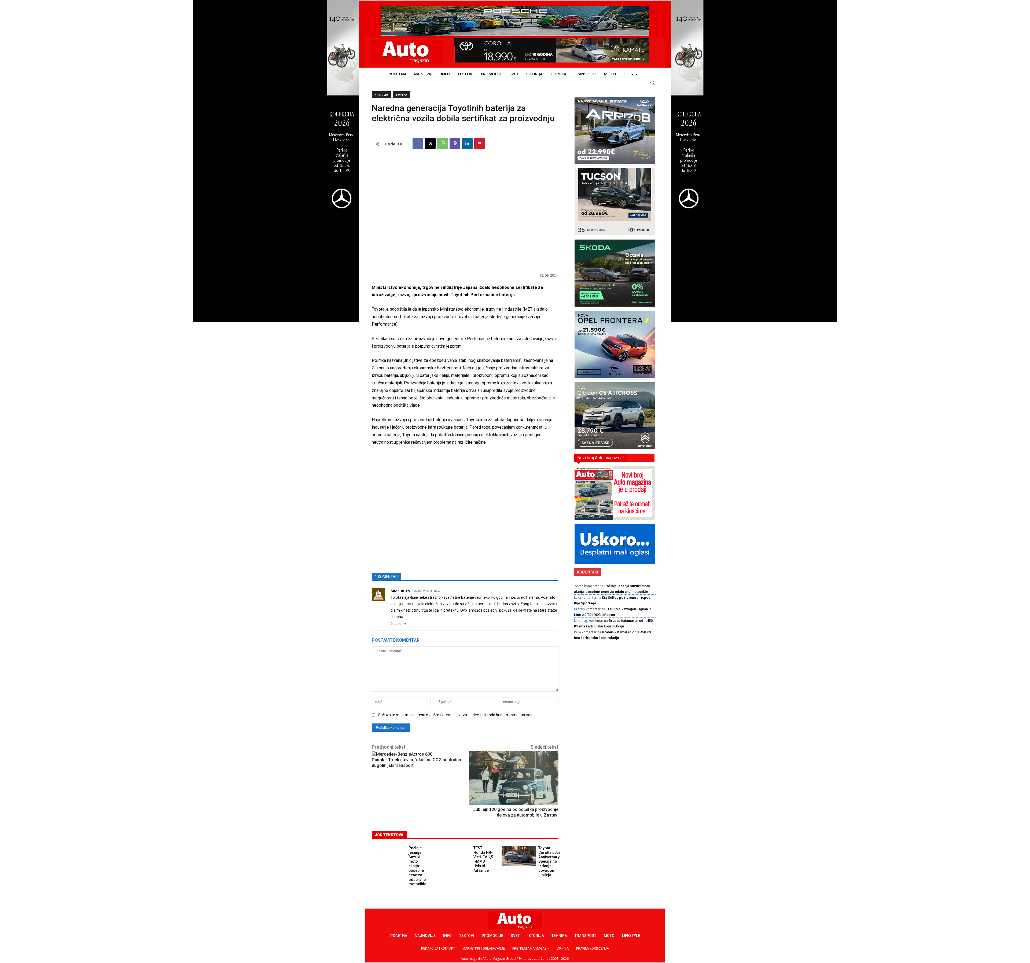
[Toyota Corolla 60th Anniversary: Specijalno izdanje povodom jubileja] (519, 856)
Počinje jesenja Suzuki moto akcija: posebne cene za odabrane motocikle (417, 866)
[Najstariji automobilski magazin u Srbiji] (406, 52)
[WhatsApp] (442, 143)
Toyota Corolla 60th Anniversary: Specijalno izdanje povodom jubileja (549, 861)
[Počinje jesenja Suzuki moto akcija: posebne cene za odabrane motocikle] (389, 856)
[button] (652, 82)
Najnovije (381, 95)
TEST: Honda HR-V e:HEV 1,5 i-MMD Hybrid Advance (483, 859)
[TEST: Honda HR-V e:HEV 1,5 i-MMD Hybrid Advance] (454, 856)
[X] (430, 143)
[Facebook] (418, 143)
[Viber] (455, 143)
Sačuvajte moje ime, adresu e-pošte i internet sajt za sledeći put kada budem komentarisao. (455, 715)
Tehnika (401, 95)
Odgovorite (398, 623)
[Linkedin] (467, 143)
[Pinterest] (479, 143)
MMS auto (400, 590)
